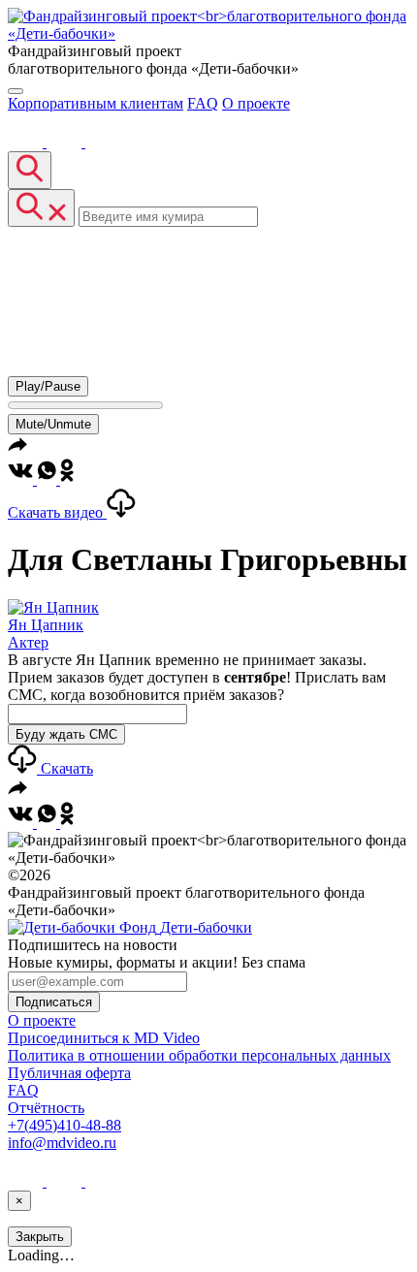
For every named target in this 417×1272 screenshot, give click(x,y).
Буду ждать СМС (66, 734)
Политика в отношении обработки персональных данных (199, 1055)
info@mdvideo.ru (62, 1142)
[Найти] (29, 170)
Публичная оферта (69, 1073)
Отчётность (46, 1107)
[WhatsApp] (48, 479)
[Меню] (15, 91)
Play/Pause (48, 386)
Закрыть (40, 1236)
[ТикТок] (102, 142)
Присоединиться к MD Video (104, 1038)
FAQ (202, 103)
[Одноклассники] (67, 479)
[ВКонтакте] (27, 142)
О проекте (256, 103)
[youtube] (66, 142)
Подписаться (54, 1002)
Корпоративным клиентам (95, 103)
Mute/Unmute (53, 424)
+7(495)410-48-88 (64, 1125)
